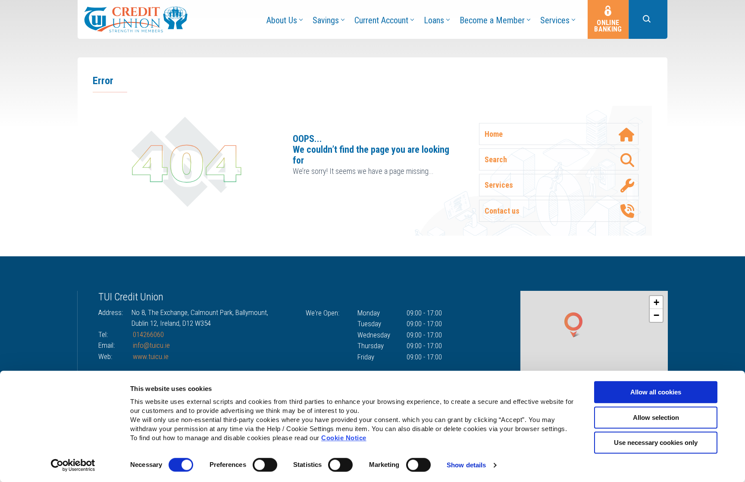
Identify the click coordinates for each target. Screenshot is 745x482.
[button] (648, 19)
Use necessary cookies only (656, 442)
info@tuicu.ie (151, 345)
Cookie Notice (343, 437)
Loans (434, 20)
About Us (281, 20)
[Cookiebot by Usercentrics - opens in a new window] (73, 465)
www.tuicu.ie (151, 356)
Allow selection (656, 417)
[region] (594, 336)
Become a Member (492, 20)
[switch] (265, 465)
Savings (326, 20)
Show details (466, 465)
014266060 (148, 334)
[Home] (136, 19)
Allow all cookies (655, 392)
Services (555, 20)
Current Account (381, 20)
